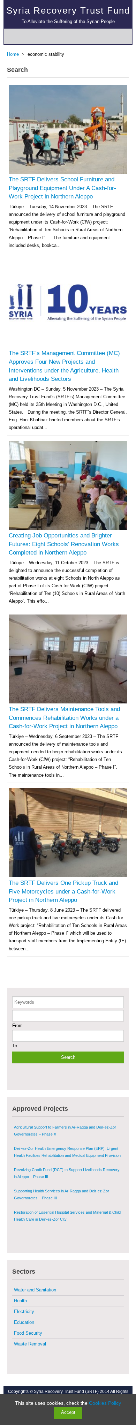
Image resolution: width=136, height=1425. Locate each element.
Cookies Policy (105, 1403)
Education (24, 1322)
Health (20, 1300)
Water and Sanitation (35, 1289)
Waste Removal (30, 1344)
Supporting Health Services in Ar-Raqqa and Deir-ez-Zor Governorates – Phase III (61, 1194)
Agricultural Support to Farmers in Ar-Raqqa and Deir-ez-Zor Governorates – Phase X (65, 1130)
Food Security (28, 1333)
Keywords (24, 1002)
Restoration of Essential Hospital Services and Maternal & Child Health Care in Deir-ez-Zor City (67, 1215)
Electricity (24, 1311)
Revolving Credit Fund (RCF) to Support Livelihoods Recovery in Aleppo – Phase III (67, 1173)
